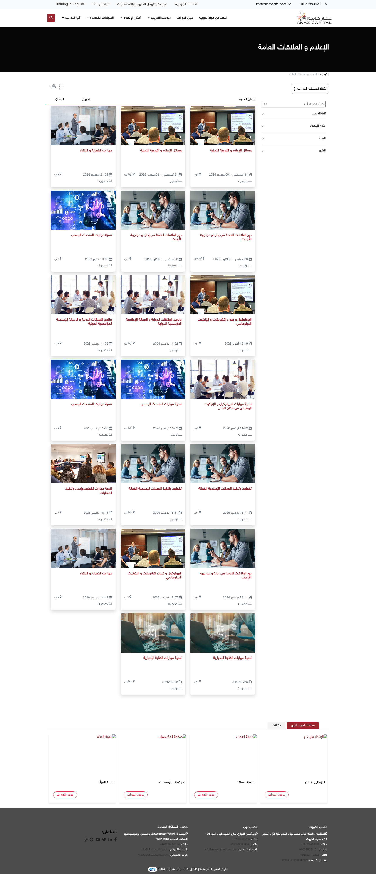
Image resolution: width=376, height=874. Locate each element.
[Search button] (51, 18)
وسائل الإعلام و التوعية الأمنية (231, 151)
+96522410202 (310, 844)
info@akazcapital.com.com (221, 849)
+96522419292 (309, 855)
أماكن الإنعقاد (132, 18)
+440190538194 (170, 844)
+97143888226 (240, 839)
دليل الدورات (185, 18)
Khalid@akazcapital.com (153, 855)
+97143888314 (239, 844)
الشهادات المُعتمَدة (101, 18)
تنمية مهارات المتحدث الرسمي (91, 235)
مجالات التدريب (160, 18)
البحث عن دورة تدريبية (213, 18)
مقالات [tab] (276, 725)
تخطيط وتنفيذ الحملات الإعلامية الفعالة (225, 489)
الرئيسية (324, 74)
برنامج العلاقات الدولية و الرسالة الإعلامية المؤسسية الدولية (154, 322)
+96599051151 (308, 849)
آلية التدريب (72, 18)
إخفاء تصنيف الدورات (310, 88)
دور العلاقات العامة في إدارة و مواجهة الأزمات (226, 237)
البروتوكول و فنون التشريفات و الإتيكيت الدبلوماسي (225, 322)
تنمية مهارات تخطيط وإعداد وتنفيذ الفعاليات (88, 491)
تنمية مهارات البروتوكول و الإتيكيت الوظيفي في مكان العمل (228, 406)
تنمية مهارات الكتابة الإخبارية (232, 658)
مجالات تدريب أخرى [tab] (303, 725)
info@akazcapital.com (294, 860)
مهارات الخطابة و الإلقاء (96, 151)
